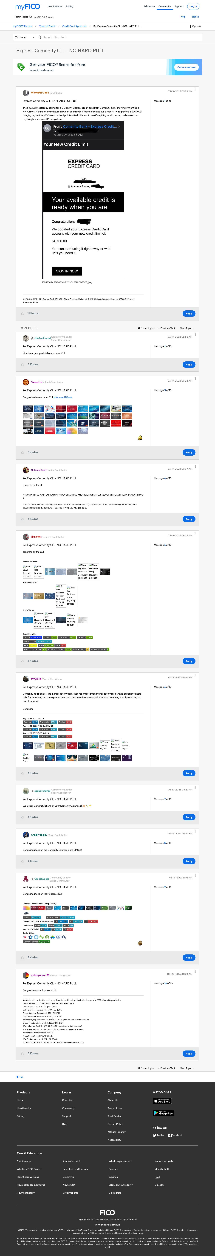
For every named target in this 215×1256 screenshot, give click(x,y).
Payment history (26, 1192)
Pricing (69, 6)
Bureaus (113, 1169)
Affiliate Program (117, 1131)
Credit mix (68, 1176)
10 (165, 983)
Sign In (195, 16)
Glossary (159, 1184)
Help (183, 16)
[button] (195, 88)
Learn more (138, 1233)
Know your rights (164, 1161)
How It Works (55, 6)
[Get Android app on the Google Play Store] (163, 1113)
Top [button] (21, 1076)
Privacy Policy (115, 1124)
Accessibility (114, 1139)
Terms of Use (115, 1108)
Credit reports (70, 1192)
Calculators (115, 1192)
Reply (189, 313)
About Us (113, 1100)
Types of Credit (47, 26)
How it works (24, 1108)
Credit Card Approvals (74, 26)
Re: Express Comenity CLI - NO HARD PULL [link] (117, 26)
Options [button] (196, 26)
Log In (193, 6)
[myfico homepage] (28, 6)
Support (179, 6)
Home (20, 1100)
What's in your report (120, 1161)
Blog (64, 1124)
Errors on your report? (121, 1184)
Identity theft (162, 1169)
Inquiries (113, 1176)
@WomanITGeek (63, 397)
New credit (69, 1184)
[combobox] (119, 37)
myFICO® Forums (44, 17)
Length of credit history (75, 1169)
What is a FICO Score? (29, 1169)
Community (164, 6)
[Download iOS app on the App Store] (162, 1101)
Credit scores (24, 1161)
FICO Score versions (28, 1176)
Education (149, 6)
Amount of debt (71, 1161)
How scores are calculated (31, 1184)
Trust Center (114, 1116)
